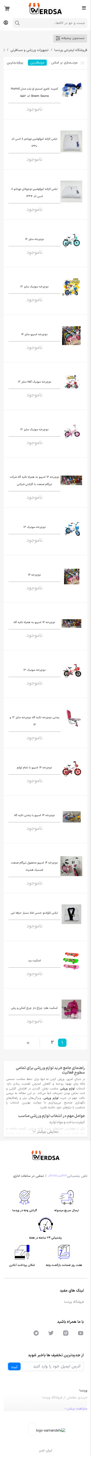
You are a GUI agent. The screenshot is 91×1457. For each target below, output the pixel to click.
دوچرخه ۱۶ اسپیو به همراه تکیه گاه (34, 622)
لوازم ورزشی (67, 1088)
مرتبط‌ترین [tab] (37, 62)
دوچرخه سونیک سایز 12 (34, 287)
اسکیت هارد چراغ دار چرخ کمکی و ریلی (34, 1008)
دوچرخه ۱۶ (34, 575)
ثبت (14, 1367)
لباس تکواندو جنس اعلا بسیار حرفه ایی (34, 913)
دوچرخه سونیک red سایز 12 (34, 382)
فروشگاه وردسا (74, 1301)
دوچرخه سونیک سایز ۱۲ (34, 429)
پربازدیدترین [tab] (15, 62)
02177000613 (57, 1176)
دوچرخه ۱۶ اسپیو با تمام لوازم (34, 767)
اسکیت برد (34, 960)
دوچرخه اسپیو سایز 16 (34, 334)
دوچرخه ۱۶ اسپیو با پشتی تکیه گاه (34, 815)
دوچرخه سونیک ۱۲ (34, 527)
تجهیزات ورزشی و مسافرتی (29, 50)
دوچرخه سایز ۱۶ (34, 239)
